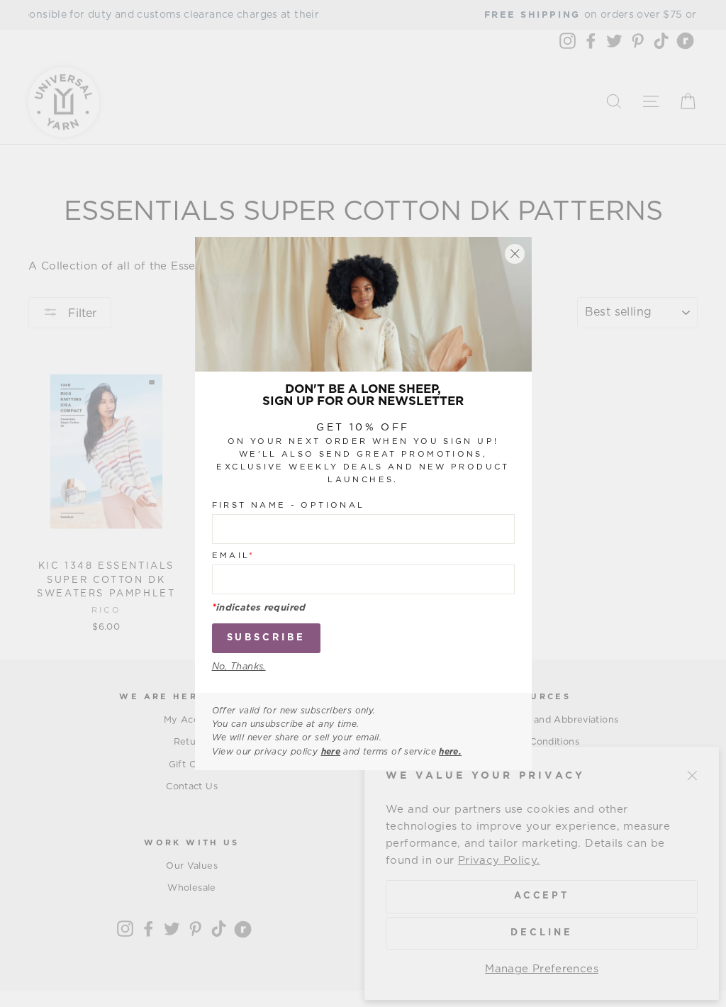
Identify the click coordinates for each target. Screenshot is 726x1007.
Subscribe (266, 637)
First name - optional (288, 505)
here (331, 751)
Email (233, 556)
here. (450, 751)
